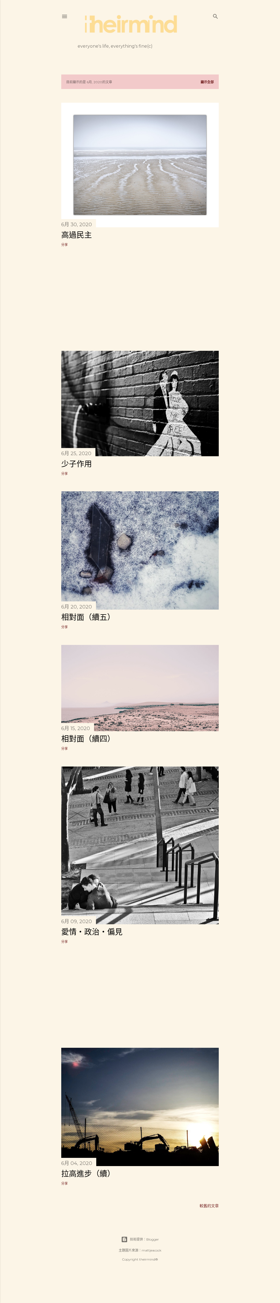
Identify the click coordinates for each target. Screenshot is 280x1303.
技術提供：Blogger (144, 1239)
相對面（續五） (88, 617)
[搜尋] (215, 15)
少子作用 (76, 464)
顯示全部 (207, 82)
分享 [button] (64, 245)
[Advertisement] (140, 298)
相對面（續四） (88, 739)
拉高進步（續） (88, 1174)
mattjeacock (151, 1250)
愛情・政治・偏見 (91, 932)
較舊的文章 (209, 1205)
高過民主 (76, 235)
